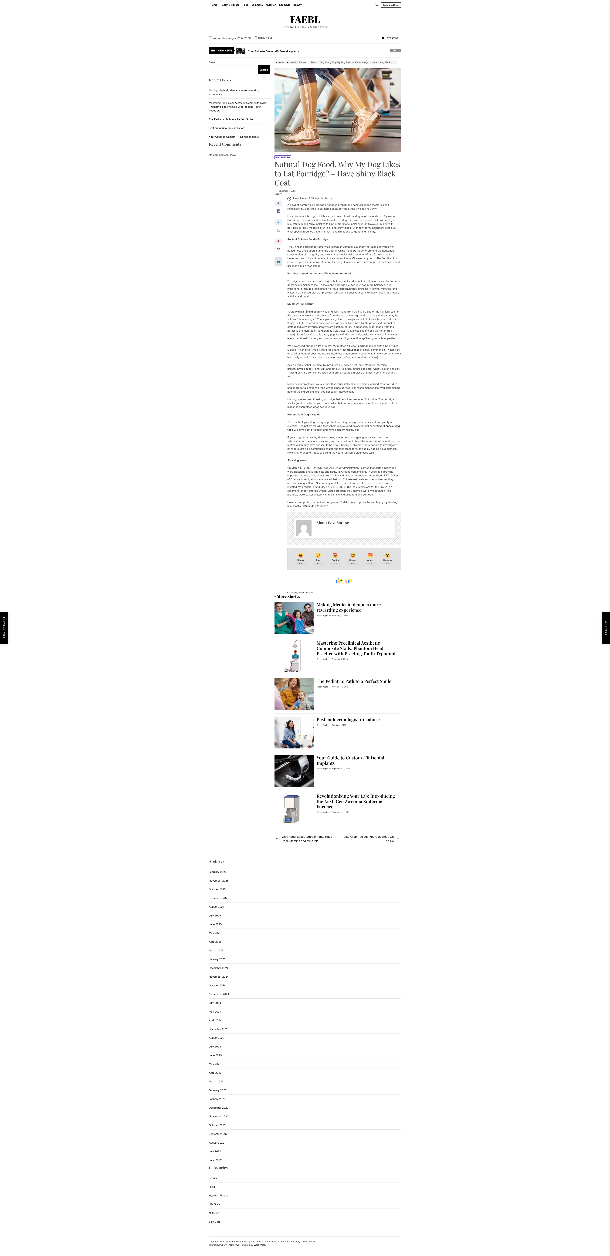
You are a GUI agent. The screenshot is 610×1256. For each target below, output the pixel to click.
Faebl (305, 19)
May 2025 (215, 933)
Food (245, 4)
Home (213, 4)
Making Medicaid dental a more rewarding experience (349, 607)
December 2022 (218, 1107)
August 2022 (216, 1142)
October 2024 (217, 985)
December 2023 (218, 1029)
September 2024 (219, 994)
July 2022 (215, 1151)
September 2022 (219, 1133)
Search (213, 62)
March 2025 (216, 950)
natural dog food (312, 506)
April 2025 (215, 941)
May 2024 (215, 1011)
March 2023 (216, 1081)
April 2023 (215, 1072)
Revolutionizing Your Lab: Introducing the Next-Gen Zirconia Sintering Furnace (356, 801)
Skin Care (257, 4)
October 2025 (217, 889)
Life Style (284, 4)
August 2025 (216, 906)
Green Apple (322, 615)
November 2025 (219, 880)
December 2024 (218, 968)
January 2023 (217, 1099)
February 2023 (218, 1090)
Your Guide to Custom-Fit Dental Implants (350, 760)
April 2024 (215, 1020)
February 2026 (218, 871)
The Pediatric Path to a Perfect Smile (354, 681)
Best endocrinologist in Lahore (348, 719)
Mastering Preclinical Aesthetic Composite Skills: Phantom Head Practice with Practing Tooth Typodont (356, 648)
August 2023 (216, 1037)
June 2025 (215, 924)
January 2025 (217, 959)
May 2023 (215, 1064)
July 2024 (215, 1002)
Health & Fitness (229, 4)
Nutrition (271, 4)
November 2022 (219, 1116)
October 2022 (217, 1125)
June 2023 (215, 1055)
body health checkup (303, 592)
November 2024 (219, 976)
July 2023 (215, 1046)
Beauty (297, 4)
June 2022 (215, 1160)
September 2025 (219, 898)
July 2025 (215, 915)
